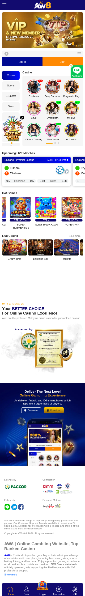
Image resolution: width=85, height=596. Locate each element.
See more (75, 235)
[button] (42, 30)
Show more (10, 574)
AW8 (7, 555)
